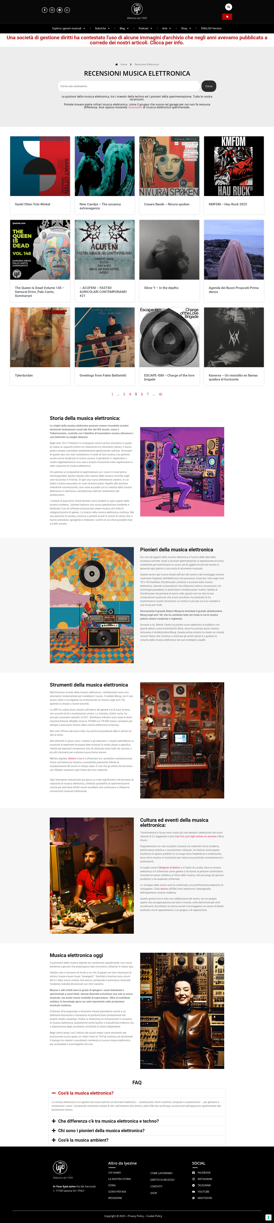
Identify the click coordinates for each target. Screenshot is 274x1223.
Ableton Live (75, 758)
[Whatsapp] (67, 10)
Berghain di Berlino (169, 867)
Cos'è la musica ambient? (83, 1140)
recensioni (135, 107)
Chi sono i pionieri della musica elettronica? (101, 1130)
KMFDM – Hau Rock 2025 (228, 204)
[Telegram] (59, 10)
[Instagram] (52, 10)
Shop (184, 28)
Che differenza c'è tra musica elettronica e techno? (108, 1121)
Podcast (143, 28)
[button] (228, 6)
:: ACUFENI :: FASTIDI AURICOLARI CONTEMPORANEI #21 (103, 292)
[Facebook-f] (44, 10)
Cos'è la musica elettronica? (86, 1093)
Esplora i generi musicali (66, 28)
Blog (122, 28)
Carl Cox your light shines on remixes (195, 836)
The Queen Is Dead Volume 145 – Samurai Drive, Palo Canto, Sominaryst (39, 292)
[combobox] (129, 86)
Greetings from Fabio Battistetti (103, 375)
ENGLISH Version (211, 28)
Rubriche (100, 28)
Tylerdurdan (24, 375)
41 (160, 394)
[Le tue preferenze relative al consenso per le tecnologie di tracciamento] (268, 1217)
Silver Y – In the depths (161, 288)
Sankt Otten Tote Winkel (32, 204)
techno (164, 888)
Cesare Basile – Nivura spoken (166, 204)
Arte (164, 28)
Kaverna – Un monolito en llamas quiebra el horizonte (233, 377)
